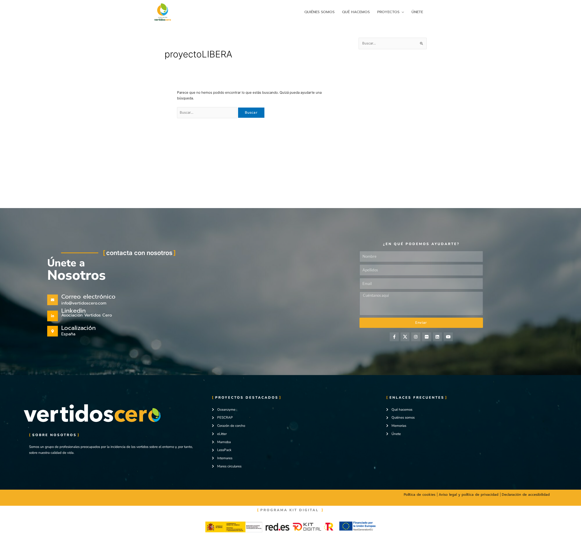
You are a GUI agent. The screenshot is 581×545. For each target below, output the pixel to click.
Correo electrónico (88, 296)
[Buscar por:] (207, 112)
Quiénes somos (319, 12)
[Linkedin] (52, 316)
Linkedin (73, 310)
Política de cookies (420, 494)
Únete (417, 12)
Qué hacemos (356, 12)
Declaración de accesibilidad (526, 494)
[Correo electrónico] (52, 300)
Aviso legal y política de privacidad (469, 494)
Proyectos (388, 12)
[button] (401, 12)
